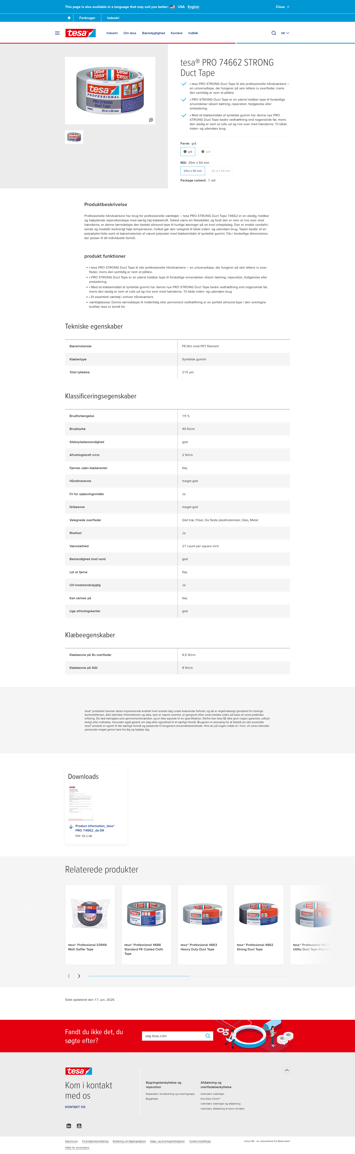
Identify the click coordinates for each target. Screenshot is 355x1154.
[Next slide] (79, 976)
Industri (113, 18)
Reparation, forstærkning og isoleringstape (170, 1093)
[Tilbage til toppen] (287, 1070)
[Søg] (274, 33)
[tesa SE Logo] (80, 33)
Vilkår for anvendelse (77, 1147)
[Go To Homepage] (69, 18)
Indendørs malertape (212, 1093)
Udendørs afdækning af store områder (223, 1108)
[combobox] (174, 1035)
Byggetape (152, 1098)
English (193, 7)
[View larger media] (151, 120)
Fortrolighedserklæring (95, 1141)
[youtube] (79, 1127)
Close (280, 7)
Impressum (71, 1141)
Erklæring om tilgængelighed (129, 1141)
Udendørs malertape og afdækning (221, 1103)
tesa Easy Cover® (210, 1098)
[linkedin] (68, 1127)
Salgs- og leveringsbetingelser (167, 1141)
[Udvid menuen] (57, 33)
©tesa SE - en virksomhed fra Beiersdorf (267, 1141)
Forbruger (87, 18)
